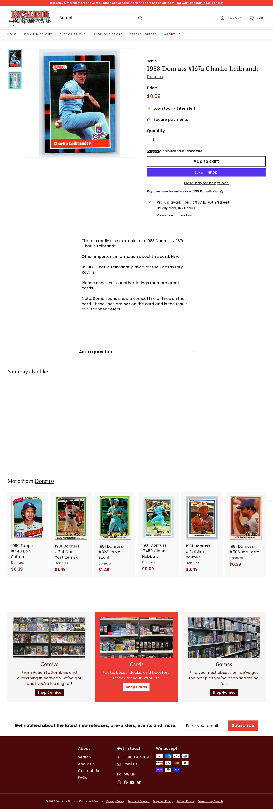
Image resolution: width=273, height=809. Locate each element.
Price (152, 88)
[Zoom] (79, 103)
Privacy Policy (115, 801)
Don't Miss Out (38, 34)
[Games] (224, 637)
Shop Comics (49, 692)
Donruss (155, 76)
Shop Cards (136, 687)
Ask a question (95, 352)
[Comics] (49, 637)
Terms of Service (139, 801)
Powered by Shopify (210, 801)
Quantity (156, 130)
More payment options (206, 183)
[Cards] (136, 637)
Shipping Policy (163, 801)
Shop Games (223, 692)
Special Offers (143, 34)
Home (12, 34)
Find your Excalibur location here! (199, 3)
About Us (172, 34)
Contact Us (88, 770)
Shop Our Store (108, 34)
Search (84, 757)
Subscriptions (73, 34)
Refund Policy (185, 801)
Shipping (154, 151)
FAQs (82, 777)
